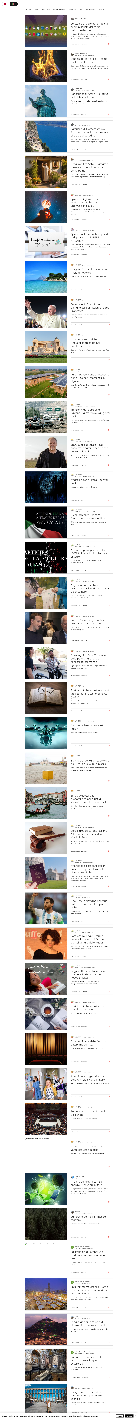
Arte (36, 9)
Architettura (46, 9)
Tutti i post (28, 9)
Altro (100, 9)
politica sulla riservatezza (90, 1416)
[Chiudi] (136, 1415)
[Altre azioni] (109, 19)
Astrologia (72, 9)
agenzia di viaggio (59, 9)
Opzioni (119, 1416)
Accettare (129, 1416)
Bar (81, 9)
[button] (111, 10)
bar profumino (90, 9)
